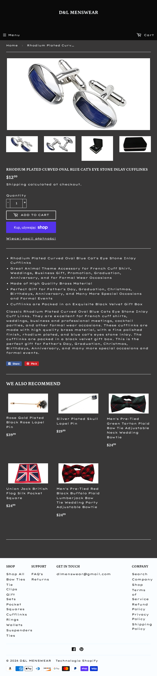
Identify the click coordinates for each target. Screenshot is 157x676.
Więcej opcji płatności (31, 238)
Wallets (14, 625)
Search (140, 574)
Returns (40, 579)
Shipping (16, 184)
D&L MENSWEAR (78, 12)
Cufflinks (16, 614)
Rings (12, 619)
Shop (137, 585)
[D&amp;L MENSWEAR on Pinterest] (81, 650)
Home (12, 45)
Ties (10, 635)
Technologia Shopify (77, 660)
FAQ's (37, 574)
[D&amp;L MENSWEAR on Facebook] (74, 650)
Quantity (16, 195)
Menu (14, 35)
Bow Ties (15, 579)
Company (142, 579)
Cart (148, 35)
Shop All (15, 574)
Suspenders (19, 630)
